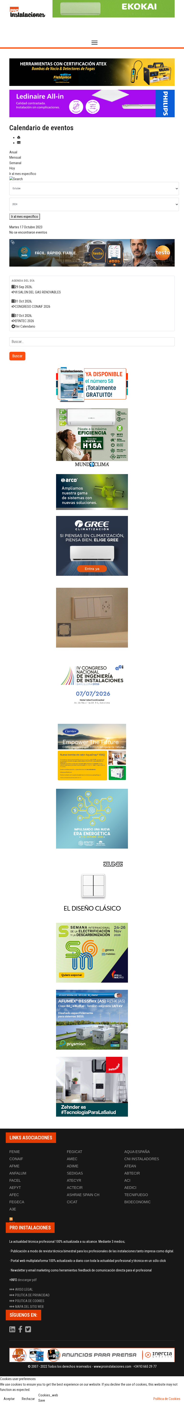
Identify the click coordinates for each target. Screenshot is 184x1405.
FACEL (15, 1180)
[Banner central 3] (92, 253)
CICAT (72, 1202)
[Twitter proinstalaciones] (28, 1330)
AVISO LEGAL (24, 1289)
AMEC (72, 1159)
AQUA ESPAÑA (137, 1152)
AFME (14, 1166)
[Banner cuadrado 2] (92, 438)
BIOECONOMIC (137, 1202)
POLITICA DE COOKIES (29, 1301)
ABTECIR (132, 1173)
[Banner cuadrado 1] (92, 384)
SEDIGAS (75, 1173)
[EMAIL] (18, 143)
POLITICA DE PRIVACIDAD (32, 1295)
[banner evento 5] (92, 685)
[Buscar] (92, 179)
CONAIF (16, 1159)
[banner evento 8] (92, 1087)
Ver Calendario (25, 326)
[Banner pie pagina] (92, 1355)
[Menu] (95, 42)
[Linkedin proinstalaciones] (12, 1330)
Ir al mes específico (22, 174)
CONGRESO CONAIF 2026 (32, 306)
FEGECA (16, 1202)
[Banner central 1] (92, 72)
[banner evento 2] (92, 752)
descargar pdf (27, 1280)
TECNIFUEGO (136, 1195)
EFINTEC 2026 (24, 321)
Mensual (15, 157)
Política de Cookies (166, 1399)
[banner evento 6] (92, 819)
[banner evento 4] (92, 1020)
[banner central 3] (92, 103)
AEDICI (130, 1188)
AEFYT (15, 1188)
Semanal (15, 163)
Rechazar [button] (28, 1399)
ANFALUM (17, 1173)
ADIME (72, 1166)
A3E (12, 1209)
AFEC (14, 1195)
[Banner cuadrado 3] (92, 492)
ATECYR (74, 1180)
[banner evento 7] (92, 953)
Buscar (17, 356)
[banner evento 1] (92, 618)
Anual (13, 152)
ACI (127, 1180)
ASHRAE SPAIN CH (83, 1195)
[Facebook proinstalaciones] (20, 1330)
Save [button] (41, 1400)
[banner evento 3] (92, 886)
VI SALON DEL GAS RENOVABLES (38, 292)
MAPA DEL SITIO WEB (29, 1307)
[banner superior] (113, 8)
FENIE (14, 1152)
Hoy (12, 168)
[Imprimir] (18, 137)
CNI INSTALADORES (141, 1159)
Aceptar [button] (9, 1399)
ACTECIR (75, 1188)
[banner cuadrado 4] (92, 546)
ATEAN (130, 1166)
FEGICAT (74, 1152)
